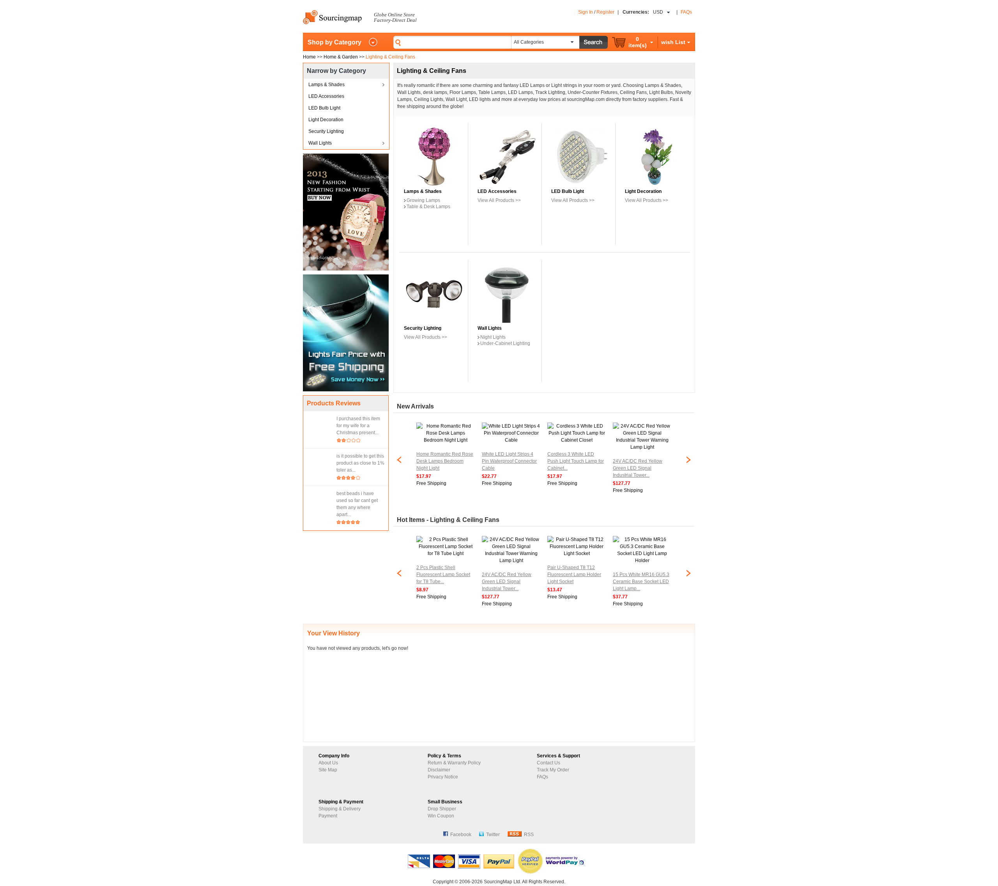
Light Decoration (325, 119)
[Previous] (399, 466)
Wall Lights (320, 143)
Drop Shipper (442, 809)
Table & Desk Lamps (428, 206)
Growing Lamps (423, 200)
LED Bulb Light (324, 108)
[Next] (688, 466)
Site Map (328, 770)
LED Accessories (326, 96)
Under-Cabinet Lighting (505, 343)
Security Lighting (326, 131)
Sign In (585, 12)
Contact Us (548, 763)
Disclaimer (439, 770)
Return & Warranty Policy (454, 763)
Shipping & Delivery (340, 809)
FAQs (686, 12)
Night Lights (493, 337)
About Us (328, 763)
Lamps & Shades (326, 84)
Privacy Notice (443, 777)
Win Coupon (441, 816)
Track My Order (553, 770)
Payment (328, 816)
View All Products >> (499, 200)
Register (605, 12)
